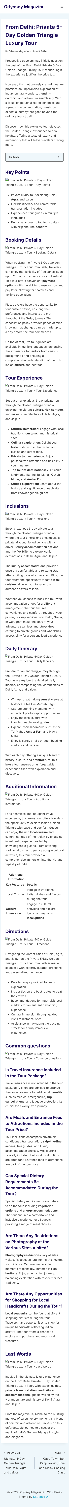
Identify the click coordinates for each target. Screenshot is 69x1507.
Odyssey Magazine (19, 51)
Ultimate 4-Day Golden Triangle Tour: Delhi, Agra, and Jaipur (15, 1463)
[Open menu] (62, 6)
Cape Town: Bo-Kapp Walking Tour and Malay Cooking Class (52, 1463)
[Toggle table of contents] (58, 157)
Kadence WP (41, 1496)
